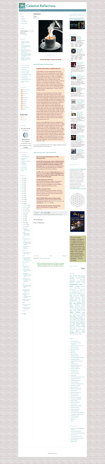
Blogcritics (73, 350)
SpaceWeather (74, 439)
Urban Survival (74, 417)
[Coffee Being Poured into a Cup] (50, 51)
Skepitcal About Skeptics (76, 405)
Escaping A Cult (74, 370)
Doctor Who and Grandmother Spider (26, 291)
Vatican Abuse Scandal (24, 159)
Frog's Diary (24, 76)
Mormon (77, 307)
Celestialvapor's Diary (26, 74)
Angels (76, 277)
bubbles (24, 105)
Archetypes (72, 278)
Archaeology (81, 277)
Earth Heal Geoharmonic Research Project (76, 366)
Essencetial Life (74, 371)
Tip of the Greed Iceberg (26, 305)
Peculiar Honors (74, 395)
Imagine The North (75, 378)
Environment (76, 295)
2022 (23, 180)
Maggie (24, 101)
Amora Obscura (74, 341)
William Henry (76, 333)
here (51, 146)
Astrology (82, 280)
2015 (23, 193)
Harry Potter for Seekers (76, 436)
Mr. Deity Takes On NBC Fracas (26, 253)
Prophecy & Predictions (23, 163)
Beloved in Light (74, 347)
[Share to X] (47, 212)
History (83, 300)
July (24, 214)
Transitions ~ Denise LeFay (77, 414)
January (25, 226)
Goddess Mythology (75, 297)
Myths (71, 310)
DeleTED (74, 292)
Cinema (83, 288)
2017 (23, 189)
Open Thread (59, 214)
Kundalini (77, 305)
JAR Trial (31, 10)
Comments (24, 119)
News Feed (23, 23)
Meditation (72, 307)
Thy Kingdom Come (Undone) (77, 412)
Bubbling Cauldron (75, 355)
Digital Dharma (74, 363)
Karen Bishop (48, 214)
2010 (23, 203)
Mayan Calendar (81, 306)
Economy (83, 293)
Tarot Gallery (38, 10)
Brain (84, 282)
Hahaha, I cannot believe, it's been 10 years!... (25, 42)
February (25, 224)
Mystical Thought (81, 309)
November (25, 207)
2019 (23, 186)
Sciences (83, 321)
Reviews (81, 318)
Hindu (79, 300)
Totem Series (24, 169)
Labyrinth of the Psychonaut (77, 383)
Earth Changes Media (76, 431)
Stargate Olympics (80, 325)
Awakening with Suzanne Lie (77, 345)
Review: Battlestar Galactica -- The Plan (26, 286)
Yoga (80, 333)
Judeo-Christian (77, 303)
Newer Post (36, 255)
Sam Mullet (78, 321)
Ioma (24, 95)
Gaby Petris (73, 375)
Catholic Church (80, 286)
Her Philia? (79, 87)
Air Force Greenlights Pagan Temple (26, 229)
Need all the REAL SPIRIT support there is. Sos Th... (26, 59)
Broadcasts (39, 214)
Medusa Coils (74, 390)
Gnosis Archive (74, 434)
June (24, 216)
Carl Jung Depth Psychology (77, 357)
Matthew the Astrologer (76, 388)
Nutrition (83, 310)
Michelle (24, 103)
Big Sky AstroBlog (75, 349)
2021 (23, 182)
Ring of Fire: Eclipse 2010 (25, 266)
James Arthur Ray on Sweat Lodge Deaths (26, 243)
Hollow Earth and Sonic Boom (26, 300)
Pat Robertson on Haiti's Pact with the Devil (26, 280)
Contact (26, 10)
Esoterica (82, 295)
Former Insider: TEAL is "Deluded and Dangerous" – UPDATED (81, 101)
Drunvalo (71, 293)
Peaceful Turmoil (74, 393)
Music (75, 309)
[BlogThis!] (45, 212)
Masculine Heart (74, 387)
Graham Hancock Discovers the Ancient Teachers (26, 259)
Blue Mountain (74, 354)
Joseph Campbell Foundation (77, 438)
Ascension (72, 279)
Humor (71, 302)
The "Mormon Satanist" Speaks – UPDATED (80, 150)
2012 (23, 199)
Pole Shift (72, 315)
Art (84, 278)
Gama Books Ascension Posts (77, 376)
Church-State (77, 288)
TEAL (74, 328)
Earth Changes (77, 293)
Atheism (78, 281)
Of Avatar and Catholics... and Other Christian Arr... (26, 275)
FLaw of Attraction (75, 373)
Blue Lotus (73, 352)
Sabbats (74, 319)
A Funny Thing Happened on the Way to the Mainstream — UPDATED (81, 138)
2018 (23, 187)
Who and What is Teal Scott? (80, 63)
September (25, 211)
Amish (79, 275)
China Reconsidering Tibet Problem (26, 234)
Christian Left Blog (75, 359)
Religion (76, 318)
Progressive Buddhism (76, 399)
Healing (83, 299)
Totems (83, 329)
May (24, 218)
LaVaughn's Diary (25, 67)
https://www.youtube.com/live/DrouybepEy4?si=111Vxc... (26, 55)
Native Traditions (77, 310)
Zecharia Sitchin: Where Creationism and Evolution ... (26, 295)
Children (71, 288)
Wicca (71, 333)
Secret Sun (73, 404)
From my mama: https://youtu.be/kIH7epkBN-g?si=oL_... (26, 51)
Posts (23, 117)
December (25, 205)
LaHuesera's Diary (25, 71)
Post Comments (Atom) (45, 258)
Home (21, 10)
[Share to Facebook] (48, 212)
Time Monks (24, 167)
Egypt (71, 295)
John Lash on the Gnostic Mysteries (26, 247)
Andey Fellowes (26, 89)
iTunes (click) (47, 202)
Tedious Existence (75, 410)
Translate (25, 34)
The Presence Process (80, 328)
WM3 (22, 170)
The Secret (23, 165)
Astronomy (72, 281)
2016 (23, 191)
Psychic (83, 315)
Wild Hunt (73, 419)
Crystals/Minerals (73, 290)
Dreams (83, 292)
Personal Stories (73, 313)
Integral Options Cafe (76, 380)
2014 (23, 195)
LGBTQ (83, 305)
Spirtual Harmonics (75, 409)
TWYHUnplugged (75, 415)
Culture (78, 290)
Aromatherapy (79, 278)
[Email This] (44, 212)
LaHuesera (53, 214)
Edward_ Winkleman (75, 368)
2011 (23, 201)
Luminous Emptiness (75, 385)
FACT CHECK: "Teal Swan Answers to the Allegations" (80, 114)
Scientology (72, 322)
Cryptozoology (82, 289)
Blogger (55, 453)
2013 (23, 197)
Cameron (25, 91)
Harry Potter (78, 299)
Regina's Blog (74, 400)
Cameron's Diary (25, 72)
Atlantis (83, 281)
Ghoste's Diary (24, 77)
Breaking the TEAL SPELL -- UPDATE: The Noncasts (80, 51)
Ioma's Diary (24, 69)
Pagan (83, 312)
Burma (84, 284)
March (24, 222)
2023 (23, 178)
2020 (23, 184)
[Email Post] (42, 212)
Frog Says (25, 93)
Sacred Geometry (81, 319)
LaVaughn (25, 99)
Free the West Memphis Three (78, 433)
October (25, 209)
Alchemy (75, 275)
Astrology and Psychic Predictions (76, 343)
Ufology (71, 331)
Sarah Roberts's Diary (26, 79)
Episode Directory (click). (56, 201)
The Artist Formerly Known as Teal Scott (80, 76)
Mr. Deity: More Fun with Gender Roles (26, 270)
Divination (79, 292)
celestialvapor (26, 107)
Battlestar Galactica (25, 161)
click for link (39, 209)
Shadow (77, 322)
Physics (83, 313)
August (24, 213)
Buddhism (80, 284)
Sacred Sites (72, 321)
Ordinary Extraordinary (76, 392)
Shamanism (82, 322)
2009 (23, 313)
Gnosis (83, 296)
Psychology (73, 316)
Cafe (44, 214)
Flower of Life (78, 296)
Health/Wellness (73, 300)
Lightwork (72, 306)
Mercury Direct (25, 262)
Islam (75, 302)
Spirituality (72, 325)
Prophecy (78, 315)
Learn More (26, 147)
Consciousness (73, 289)
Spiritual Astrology (75, 407)
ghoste (24, 109)
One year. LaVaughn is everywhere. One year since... (26, 47)
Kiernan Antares (74, 382)
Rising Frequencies (75, 402)
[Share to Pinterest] (49, 212)
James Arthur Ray (25, 156)
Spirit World (72, 323)
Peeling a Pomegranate (76, 397)
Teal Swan (23, 154)
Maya (76, 306)
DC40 (81, 290)
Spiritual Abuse (80, 323)
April (24, 220)
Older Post (64, 255)
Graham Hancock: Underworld (26, 308)
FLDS (71, 296)
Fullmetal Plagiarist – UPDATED (79, 38)
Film (74, 296)
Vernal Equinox (78, 332)
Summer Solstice (73, 326)
